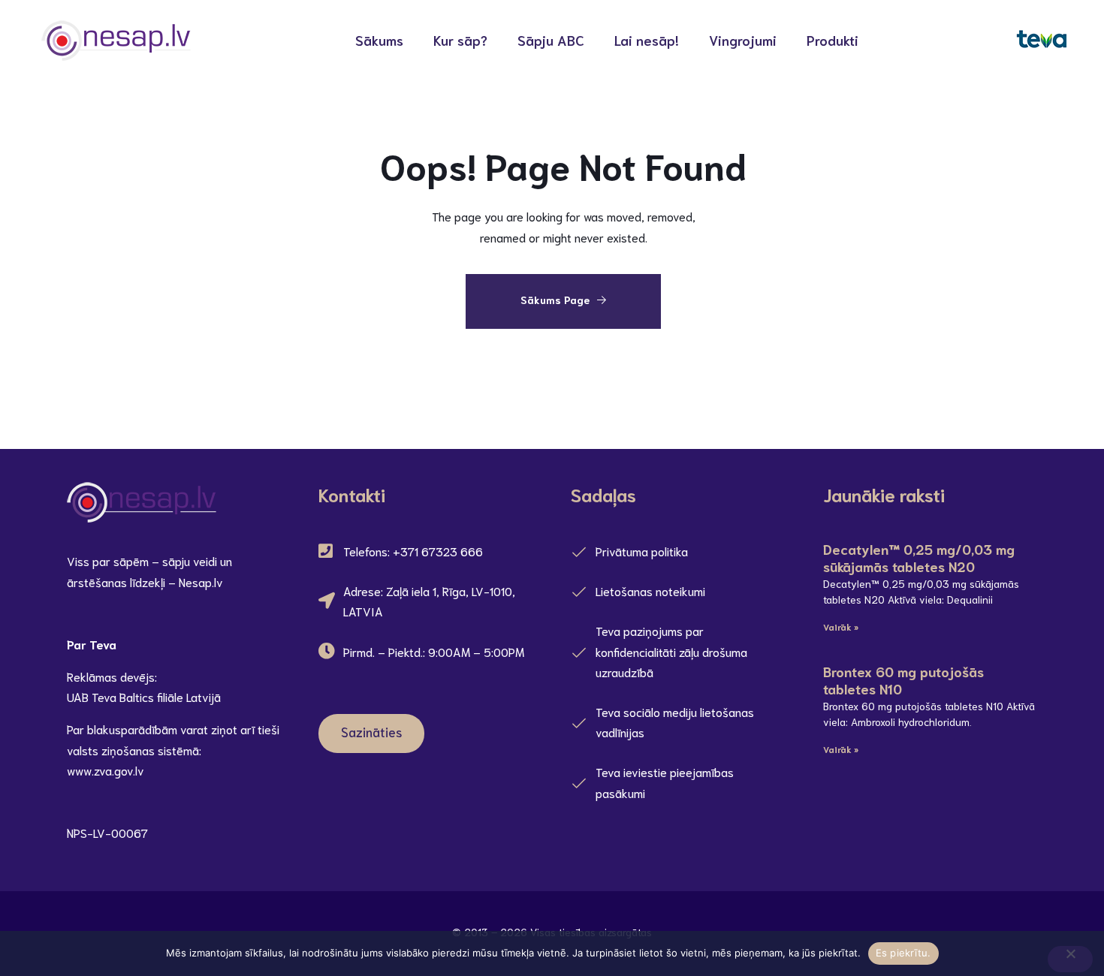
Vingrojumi (743, 40)
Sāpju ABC (550, 40)
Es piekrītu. (903, 953)
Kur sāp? (460, 40)
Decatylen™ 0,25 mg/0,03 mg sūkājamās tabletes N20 (919, 557)
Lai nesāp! (646, 40)
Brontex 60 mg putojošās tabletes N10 (903, 679)
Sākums (379, 40)
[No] (1070, 959)
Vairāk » (840, 626)
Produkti (832, 40)
